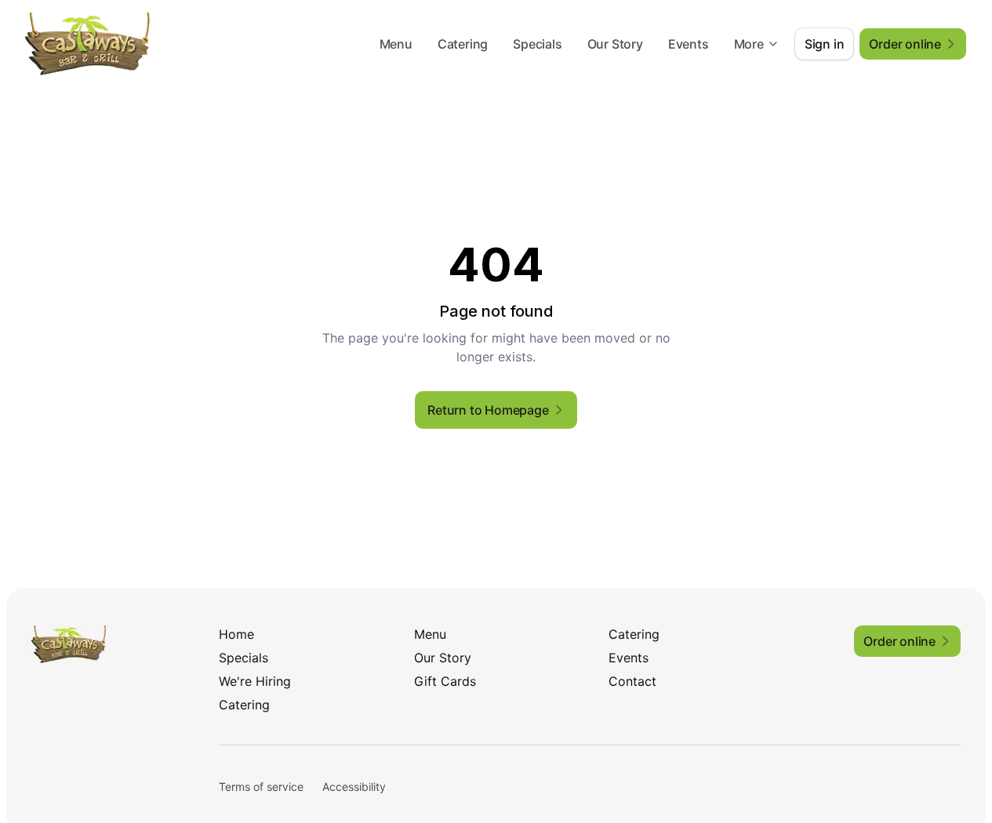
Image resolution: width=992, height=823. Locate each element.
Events (688, 44)
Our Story (615, 44)
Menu (396, 44)
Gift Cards (445, 681)
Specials (537, 44)
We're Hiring (255, 681)
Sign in (825, 44)
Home (236, 634)
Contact (632, 681)
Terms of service (261, 786)
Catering (463, 44)
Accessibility (354, 786)
